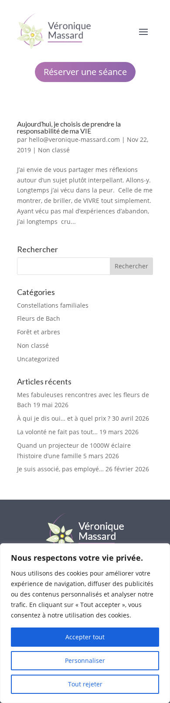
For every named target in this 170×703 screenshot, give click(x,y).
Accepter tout (85, 637)
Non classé (54, 150)
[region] (85, 623)
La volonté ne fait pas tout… (57, 432)
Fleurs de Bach (38, 318)
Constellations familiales (52, 305)
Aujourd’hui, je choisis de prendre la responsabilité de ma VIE (69, 127)
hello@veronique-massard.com (74, 139)
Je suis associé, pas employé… (60, 469)
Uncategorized (38, 359)
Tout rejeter (85, 684)
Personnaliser (85, 660)
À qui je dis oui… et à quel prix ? (63, 418)
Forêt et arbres (38, 332)
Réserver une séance (85, 72)
